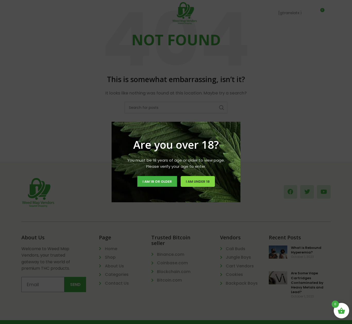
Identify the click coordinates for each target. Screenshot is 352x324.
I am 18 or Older (157, 181)
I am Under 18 (198, 181)
